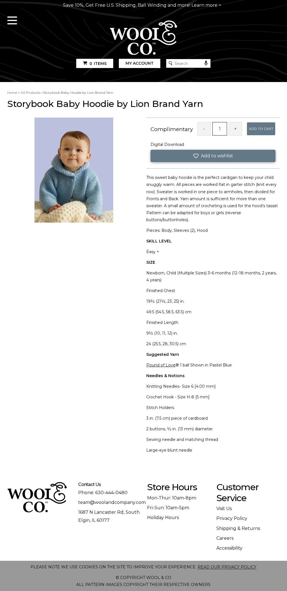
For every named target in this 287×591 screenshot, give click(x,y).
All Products (30, 92)
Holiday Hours (163, 517)
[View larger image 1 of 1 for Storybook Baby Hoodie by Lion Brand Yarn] (73, 170)
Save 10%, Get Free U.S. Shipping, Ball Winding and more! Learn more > (142, 5)
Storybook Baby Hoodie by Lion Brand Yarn (78, 92)
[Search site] (170, 63)
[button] (213, 156)
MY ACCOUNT (140, 63)
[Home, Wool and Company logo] (144, 38)
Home (12, 92)
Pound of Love (160, 365)
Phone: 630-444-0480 (103, 492)
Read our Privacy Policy (227, 566)
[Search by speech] (206, 63)
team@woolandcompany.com (112, 502)
